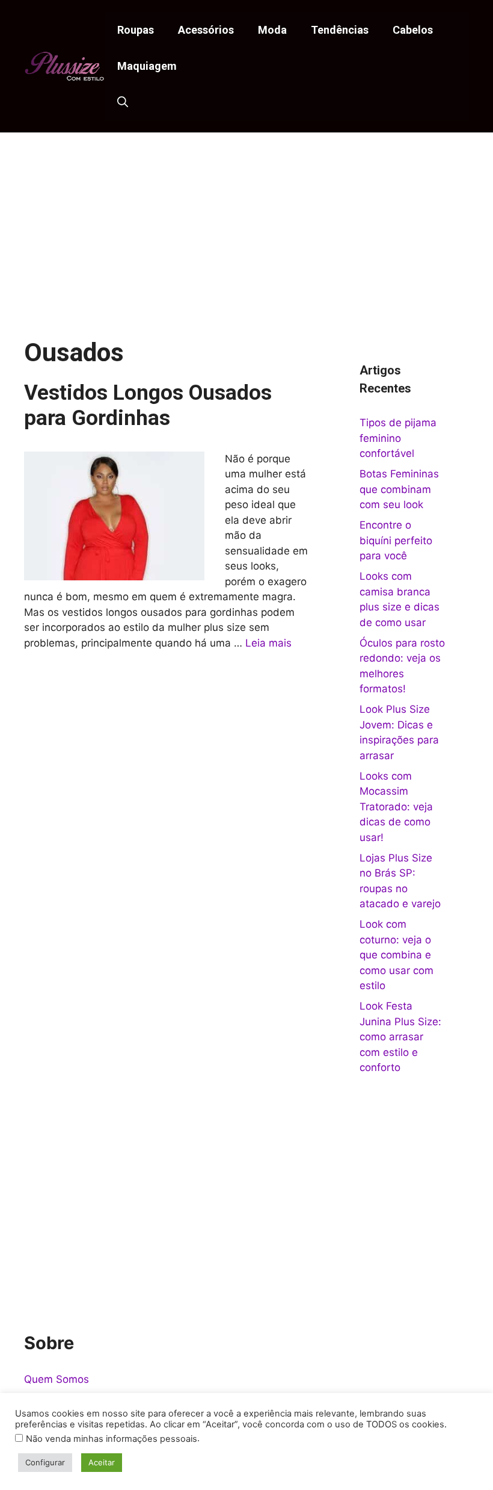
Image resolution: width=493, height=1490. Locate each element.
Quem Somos (56, 1379)
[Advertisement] (246, 222)
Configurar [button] (45, 1462)
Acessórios (206, 29)
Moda (272, 29)
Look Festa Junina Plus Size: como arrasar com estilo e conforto (400, 1036)
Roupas (135, 29)
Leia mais (268, 643)
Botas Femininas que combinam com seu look (399, 489)
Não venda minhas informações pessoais (111, 1438)
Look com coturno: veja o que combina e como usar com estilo (396, 955)
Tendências (340, 29)
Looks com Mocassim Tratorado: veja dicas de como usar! (396, 806)
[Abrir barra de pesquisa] (122, 102)
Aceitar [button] (101, 1462)
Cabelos (413, 29)
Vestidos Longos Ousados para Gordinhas (148, 405)
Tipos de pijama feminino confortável (398, 438)
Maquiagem (147, 66)
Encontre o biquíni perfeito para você (396, 540)
